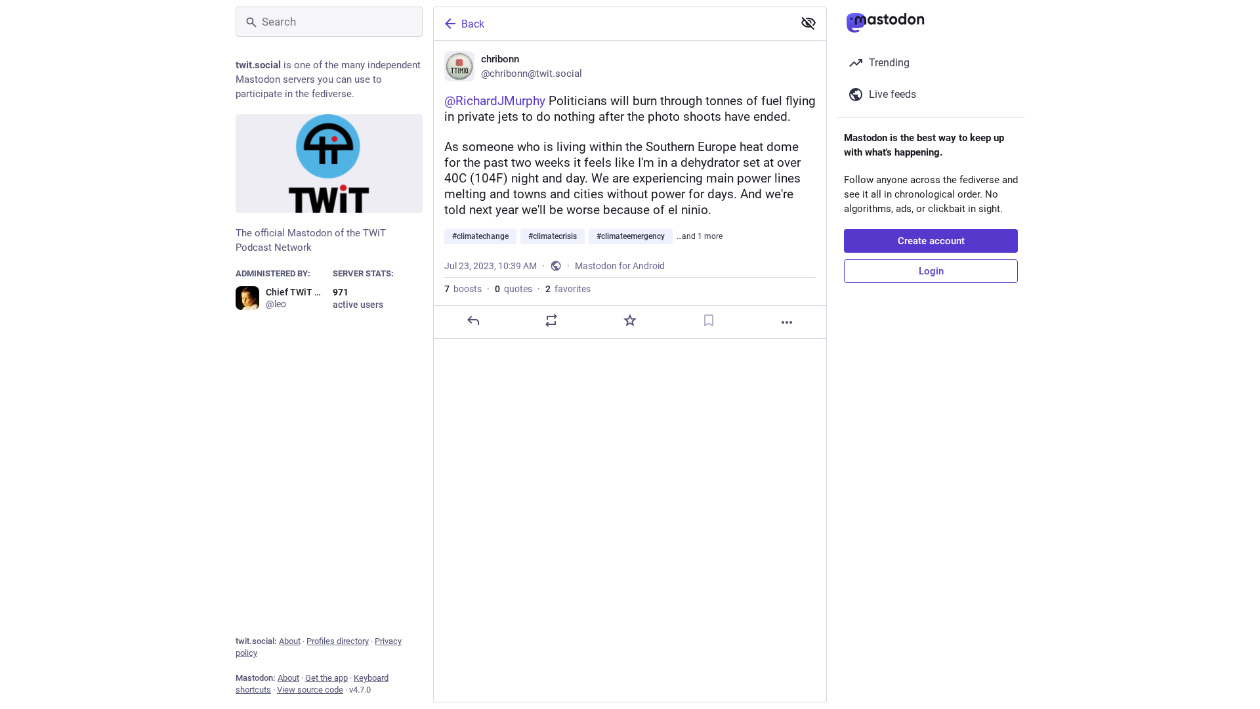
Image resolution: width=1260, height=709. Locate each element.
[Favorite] (630, 320)
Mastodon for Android (620, 266)
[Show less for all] (808, 23)
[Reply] (473, 320)
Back (472, 24)
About (290, 641)
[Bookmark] (709, 320)
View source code (310, 690)
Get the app (326, 678)
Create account (931, 241)
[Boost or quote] (551, 320)
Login (931, 271)
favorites (568, 289)
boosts (463, 289)
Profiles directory (337, 641)
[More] (787, 322)
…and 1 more (700, 236)
